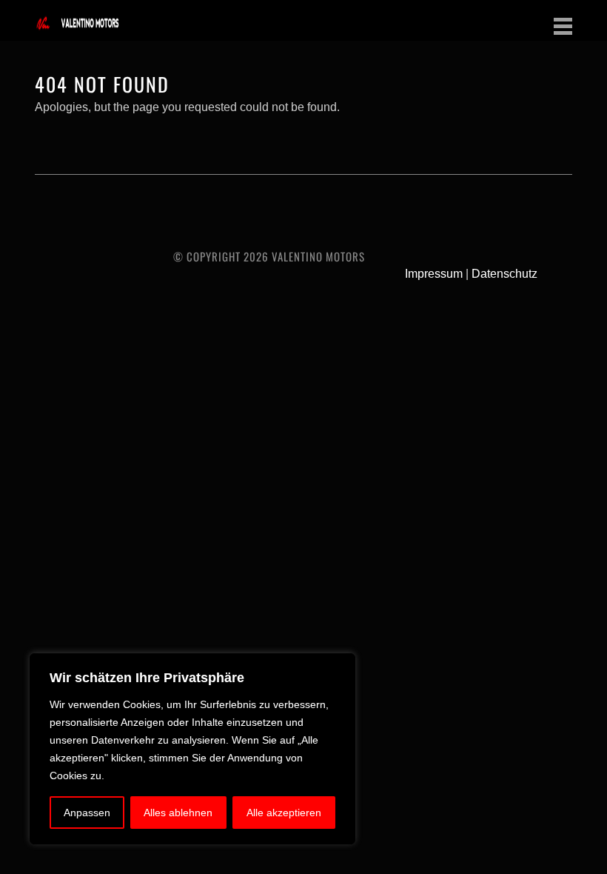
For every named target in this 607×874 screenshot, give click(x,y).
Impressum (434, 273)
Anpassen (87, 812)
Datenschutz (504, 273)
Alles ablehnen (178, 812)
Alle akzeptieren (284, 812)
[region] (192, 748)
